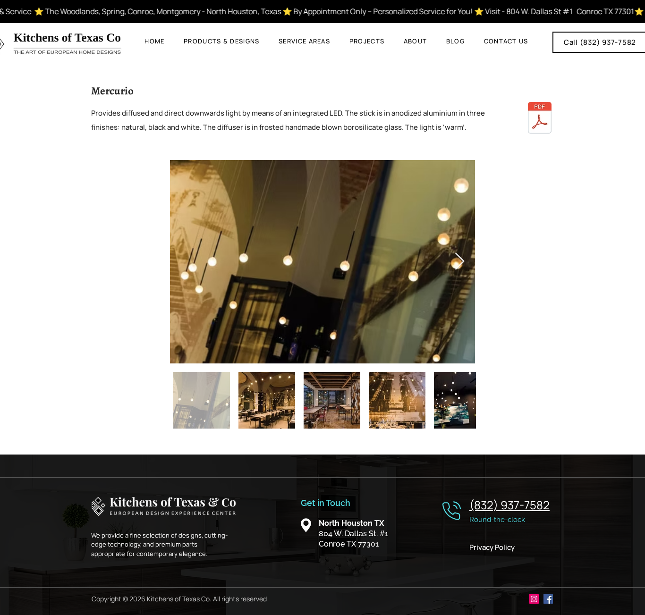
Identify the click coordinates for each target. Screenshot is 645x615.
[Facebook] (548, 599)
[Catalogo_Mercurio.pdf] (540, 119)
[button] (221, 41)
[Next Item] (459, 262)
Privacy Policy (492, 547)
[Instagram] (534, 599)
